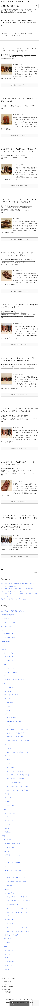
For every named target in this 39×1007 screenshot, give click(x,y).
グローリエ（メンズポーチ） (13, 847)
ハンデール (8, 916)
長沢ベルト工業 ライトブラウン (14, 679)
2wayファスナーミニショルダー (14, 870)
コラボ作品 (8, 885)
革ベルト (6, 676)
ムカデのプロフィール (8, 622)
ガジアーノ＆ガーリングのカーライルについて (14, 599)
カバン (4, 630)
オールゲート (9, 702)
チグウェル (8, 759)
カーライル (19, 366)
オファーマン (7, 839)
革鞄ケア (6, 946)
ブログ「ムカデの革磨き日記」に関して (12, 611)
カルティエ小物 (8, 653)
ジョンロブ (33, 20)
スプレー (7, 824)
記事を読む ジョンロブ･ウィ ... (19, 135)
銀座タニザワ (7, 938)
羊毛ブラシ (8, 828)
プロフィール (26, 1)
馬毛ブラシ (8, 832)
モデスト (7, 942)
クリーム (7, 817)
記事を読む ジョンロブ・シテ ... (19, 395)
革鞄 (3, 836)
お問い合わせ (18, 1)
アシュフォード (9, 668)
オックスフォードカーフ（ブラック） (25, 261)
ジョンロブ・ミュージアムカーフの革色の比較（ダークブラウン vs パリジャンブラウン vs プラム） (19, 517)
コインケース (9, 656)
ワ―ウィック (9, 794)
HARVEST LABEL (9, 634)
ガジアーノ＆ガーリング (29, 366)
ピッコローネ (9, 919)
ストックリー (17, 262)
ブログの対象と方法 (8, 615)
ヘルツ (6, 866)
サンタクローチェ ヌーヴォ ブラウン (18, 908)
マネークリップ (9, 660)
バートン (7, 801)
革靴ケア (6, 809)
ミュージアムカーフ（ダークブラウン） (10, 209)
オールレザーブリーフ (11, 893)
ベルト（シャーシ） (11, 858)
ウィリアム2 (7, 23)
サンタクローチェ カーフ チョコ (17, 897)
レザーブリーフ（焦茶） (12, 935)
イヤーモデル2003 (17, 55)
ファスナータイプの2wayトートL (16, 878)
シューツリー (9, 820)
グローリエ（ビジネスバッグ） (14, 843)
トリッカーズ (7, 797)
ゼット (6, 645)
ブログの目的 (6, 618)
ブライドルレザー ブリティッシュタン (18, 900)
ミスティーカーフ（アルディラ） (9, 314)
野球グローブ (6, 641)
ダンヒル (6, 851)
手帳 (5, 664)
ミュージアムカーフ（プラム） (8, 529)
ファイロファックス (11, 672)
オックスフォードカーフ (26, 206)
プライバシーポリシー (7, 1)
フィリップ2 (11, 207)
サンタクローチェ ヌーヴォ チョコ (17, 927)
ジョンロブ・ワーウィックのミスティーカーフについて (17, 589)
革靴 (25, 20)
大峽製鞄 (6, 889)
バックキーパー (9, 961)
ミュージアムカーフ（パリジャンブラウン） (18, 56)
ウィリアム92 (23, 105)
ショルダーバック (10, 637)
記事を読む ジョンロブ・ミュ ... (19, 556)
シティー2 (33, 55)
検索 (2, 569)
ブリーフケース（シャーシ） (13, 855)
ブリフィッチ (9, 923)
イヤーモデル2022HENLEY (30, 364)
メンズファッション (14, 20)
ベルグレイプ (9, 710)
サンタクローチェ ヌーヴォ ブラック (18, 912)
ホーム (4, 20)
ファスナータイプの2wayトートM (16, 881)
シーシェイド (10, 805)
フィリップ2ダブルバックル (13, 782)
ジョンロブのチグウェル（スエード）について (14, 591)
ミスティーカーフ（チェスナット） (23, 207)
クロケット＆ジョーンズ (7, 368)
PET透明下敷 (9, 950)
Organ (7, 874)
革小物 (4, 649)
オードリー (12, 366)
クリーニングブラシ (11, 813)
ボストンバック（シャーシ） (13, 862)
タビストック (9, 706)
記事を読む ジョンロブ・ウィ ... (19, 85)
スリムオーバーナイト (11, 904)
